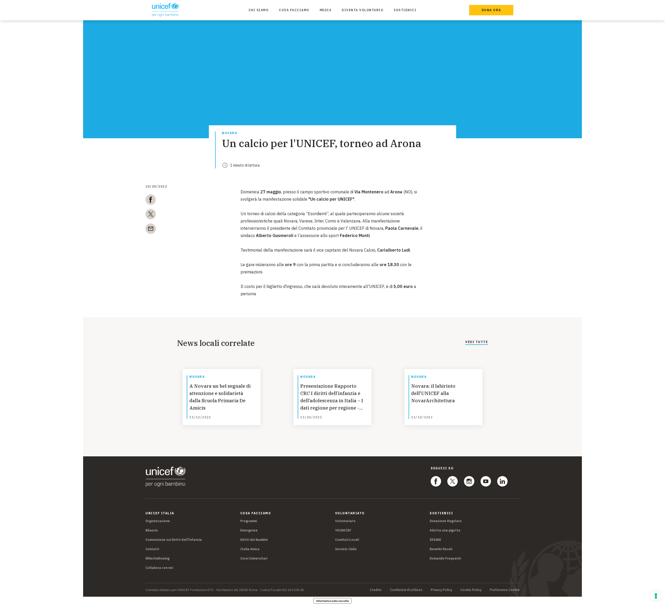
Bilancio (151, 530)
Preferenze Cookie (505, 589)
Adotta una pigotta (445, 530)
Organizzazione (157, 521)
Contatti (152, 549)
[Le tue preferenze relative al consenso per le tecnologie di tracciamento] (656, 596)
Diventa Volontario (362, 10)
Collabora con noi (159, 568)
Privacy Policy (441, 589)
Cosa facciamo (294, 10)
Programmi (248, 521)
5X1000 (435, 540)
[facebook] (150, 200)
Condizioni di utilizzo (406, 589)
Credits (376, 589)
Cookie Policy (470, 589)
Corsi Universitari (253, 558)
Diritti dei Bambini (254, 540)
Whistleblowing (157, 558)
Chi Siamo (259, 10)
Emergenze (249, 530)
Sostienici (405, 10)
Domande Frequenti (445, 558)
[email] (150, 229)
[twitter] (150, 215)
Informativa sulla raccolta (332, 600)
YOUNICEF (343, 530)
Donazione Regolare (446, 521)
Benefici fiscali (441, 549)
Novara (229, 133)
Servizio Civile (346, 549)
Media (326, 10)
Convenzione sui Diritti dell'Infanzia (173, 540)
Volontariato (345, 521)
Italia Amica (250, 549)
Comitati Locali (347, 540)
